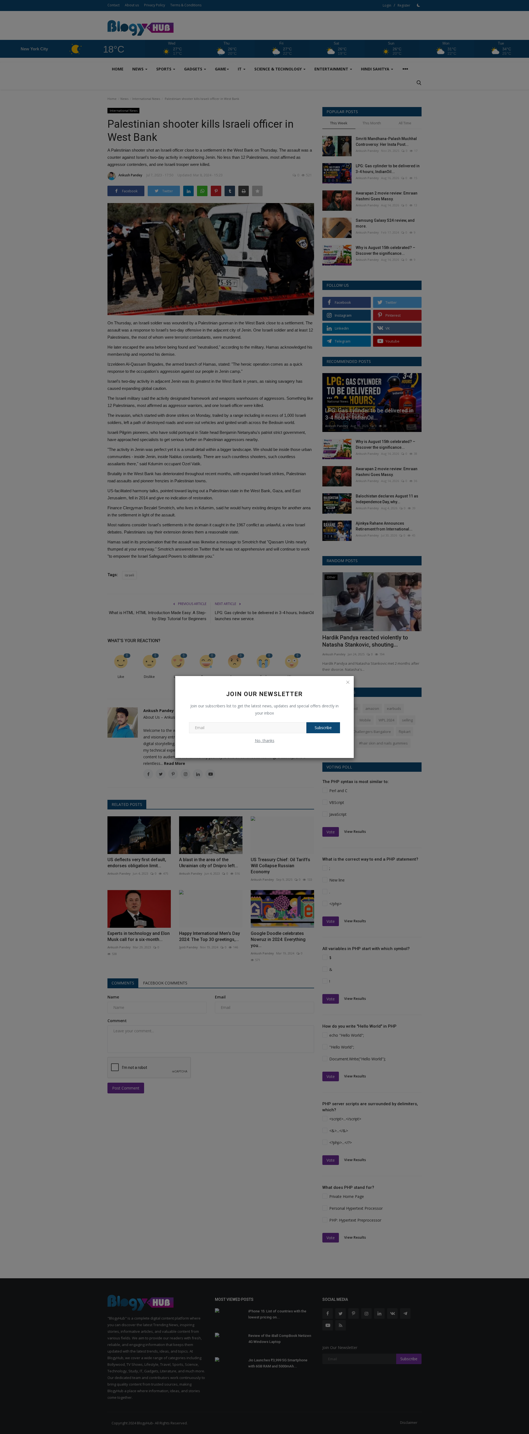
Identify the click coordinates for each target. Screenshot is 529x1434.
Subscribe (323, 727)
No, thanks (264, 740)
